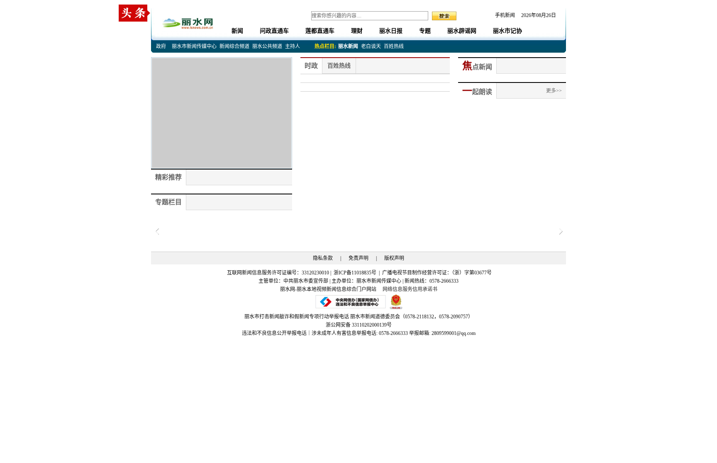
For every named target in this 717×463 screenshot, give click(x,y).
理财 (357, 31)
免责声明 (358, 258)
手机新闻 (505, 15)
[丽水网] (188, 22)
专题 (425, 31)
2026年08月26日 (536, 15)
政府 (161, 46)
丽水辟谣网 (461, 31)
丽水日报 (390, 31)
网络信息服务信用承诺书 (410, 289)
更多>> (554, 91)
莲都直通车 (319, 31)
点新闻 (477, 66)
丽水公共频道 (267, 46)
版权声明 (394, 258)
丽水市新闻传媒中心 (194, 46)
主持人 (292, 46)
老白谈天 (371, 46)
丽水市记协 (507, 31)
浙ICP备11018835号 (356, 273)
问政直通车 (274, 31)
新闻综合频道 (234, 46)
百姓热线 (394, 46)
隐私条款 (323, 258)
